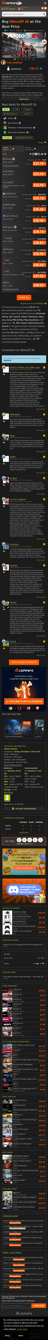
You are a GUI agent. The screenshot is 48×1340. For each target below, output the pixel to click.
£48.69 (38, 285)
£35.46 (38, 220)
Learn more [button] (22, 1329)
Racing (17, 751)
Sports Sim (35, 751)
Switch (28, 109)
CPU (6, 776)
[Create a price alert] (44, 42)
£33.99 (38, 174)
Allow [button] (20, 1336)
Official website (10, 749)
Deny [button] (7, 1336)
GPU (6, 784)
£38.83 (38, 243)
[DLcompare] (24, 1313)
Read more (24, 99)
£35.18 (38, 198)
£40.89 (38, 265)
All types (7, 137)
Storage (7, 789)
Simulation (25, 751)
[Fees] (36, 154)
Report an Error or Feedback (32, 303)
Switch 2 (27, 113)
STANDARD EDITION (23, 137)
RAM (6, 781)
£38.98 (38, 254)
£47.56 (38, 276)
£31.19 (38, 163)
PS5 (16, 109)
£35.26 (38, 209)
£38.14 (38, 232)
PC (7, 109)
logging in (7, 360)
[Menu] (45, 3)
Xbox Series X (11, 113)
